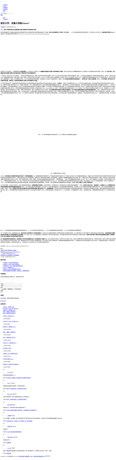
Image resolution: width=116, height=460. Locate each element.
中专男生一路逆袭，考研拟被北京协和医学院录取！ (19, 377)
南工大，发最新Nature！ (9, 267)
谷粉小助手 (10, 437)
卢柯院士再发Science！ (8, 359)
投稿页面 (9, 442)
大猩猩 (9, 415)
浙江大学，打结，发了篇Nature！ (11, 308)
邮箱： (2, 285)
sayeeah (9, 448)
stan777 (9, 383)
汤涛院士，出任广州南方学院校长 (11, 264)
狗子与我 (10, 404)
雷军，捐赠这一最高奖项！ (9, 311)
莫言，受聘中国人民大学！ (9, 313)
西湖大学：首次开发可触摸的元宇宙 (11, 269)
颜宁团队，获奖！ (7, 348)
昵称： (2, 284)
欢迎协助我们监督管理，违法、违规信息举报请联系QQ (32, 456)
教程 (4, 11)
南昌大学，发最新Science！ (9, 310)
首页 (4, 17)
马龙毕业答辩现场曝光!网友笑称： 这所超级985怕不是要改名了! (22, 410)
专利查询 (5, 9)
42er (9, 372)
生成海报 (14, 250)
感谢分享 (10, 426)
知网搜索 (5, 7)
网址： (2, 287)
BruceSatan (10, 394)
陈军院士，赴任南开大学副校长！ (11, 364)
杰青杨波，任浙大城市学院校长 (10, 262)
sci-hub (4, 6)
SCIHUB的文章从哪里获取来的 (14, 431)
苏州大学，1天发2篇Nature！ (10, 342)
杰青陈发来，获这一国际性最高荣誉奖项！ (13, 265)
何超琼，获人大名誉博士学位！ (10, 353)
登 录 (2, 301)
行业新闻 (3, 27)
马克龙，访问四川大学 (8, 306)
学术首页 (5, 5)
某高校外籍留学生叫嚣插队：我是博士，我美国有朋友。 (16, 270)
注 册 (4, 301)
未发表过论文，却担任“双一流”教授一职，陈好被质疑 (19, 421)
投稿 (2, 15)
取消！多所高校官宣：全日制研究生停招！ (17, 388)
